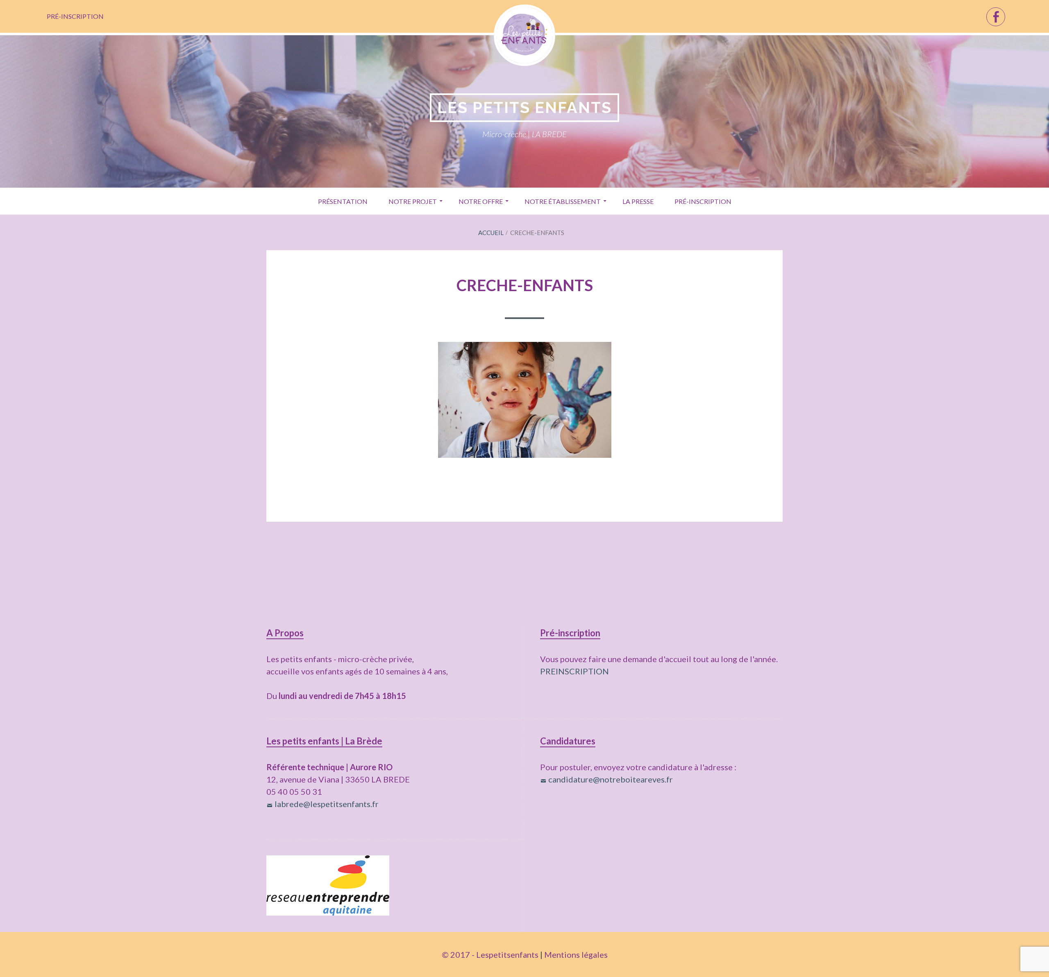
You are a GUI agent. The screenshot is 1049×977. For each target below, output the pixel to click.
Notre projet (412, 201)
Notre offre (481, 201)
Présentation (343, 201)
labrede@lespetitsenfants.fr (327, 804)
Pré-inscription (75, 16)
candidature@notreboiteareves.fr (610, 779)
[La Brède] (995, 16)
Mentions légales (576, 954)
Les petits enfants (524, 107)
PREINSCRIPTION (574, 671)
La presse (638, 201)
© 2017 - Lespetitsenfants (490, 954)
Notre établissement (562, 201)
